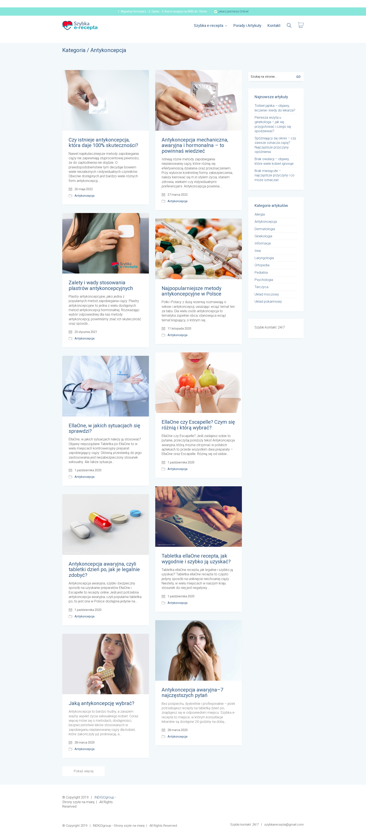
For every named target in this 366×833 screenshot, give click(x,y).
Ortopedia (262, 265)
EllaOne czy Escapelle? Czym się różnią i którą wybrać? (198, 424)
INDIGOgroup (104, 797)
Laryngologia (264, 258)
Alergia (260, 214)
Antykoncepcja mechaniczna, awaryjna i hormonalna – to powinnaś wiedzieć (195, 145)
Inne (258, 251)
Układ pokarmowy (268, 302)
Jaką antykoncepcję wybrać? (101, 703)
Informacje (263, 243)
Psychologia (264, 280)
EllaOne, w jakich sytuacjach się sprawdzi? (104, 428)
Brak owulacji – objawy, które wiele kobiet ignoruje (274, 161)
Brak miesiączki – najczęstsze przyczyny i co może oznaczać (274, 175)
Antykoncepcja (108, 50)
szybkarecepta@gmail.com (284, 824)
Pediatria (261, 273)
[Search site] (289, 26)
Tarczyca (261, 287)
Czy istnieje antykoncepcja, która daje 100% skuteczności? (103, 142)
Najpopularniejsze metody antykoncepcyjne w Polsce (191, 291)
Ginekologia (263, 236)
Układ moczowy (267, 294)
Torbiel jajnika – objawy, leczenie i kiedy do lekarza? (275, 108)
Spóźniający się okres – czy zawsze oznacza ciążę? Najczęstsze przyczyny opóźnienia (275, 145)
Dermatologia (265, 229)
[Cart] (301, 25)
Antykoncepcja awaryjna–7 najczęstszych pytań (192, 692)
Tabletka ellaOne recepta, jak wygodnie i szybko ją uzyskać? (196, 558)
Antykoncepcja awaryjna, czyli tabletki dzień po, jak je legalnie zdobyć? (104, 569)
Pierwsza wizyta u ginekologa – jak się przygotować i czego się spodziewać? (273, 124)
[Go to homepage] (80, 25)
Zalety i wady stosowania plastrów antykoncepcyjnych (101, 285)
